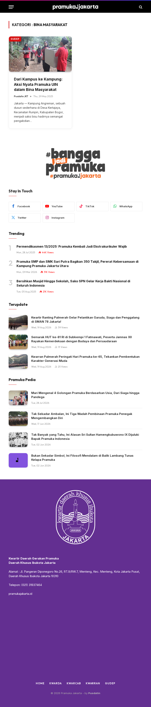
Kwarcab (74, 683)
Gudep (15, 39)
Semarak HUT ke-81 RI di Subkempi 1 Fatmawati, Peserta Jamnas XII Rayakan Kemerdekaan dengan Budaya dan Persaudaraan (81, 339)
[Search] (140, 7)
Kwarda (55, 683)
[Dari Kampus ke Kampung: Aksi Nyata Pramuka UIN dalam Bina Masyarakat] (40, 54)
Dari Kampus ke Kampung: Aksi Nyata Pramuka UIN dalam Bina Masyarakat (38, 84)
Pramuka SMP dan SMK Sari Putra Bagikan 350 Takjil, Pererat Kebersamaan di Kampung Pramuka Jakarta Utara (77, 264)
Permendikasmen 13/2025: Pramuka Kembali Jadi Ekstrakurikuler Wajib (72, 246)
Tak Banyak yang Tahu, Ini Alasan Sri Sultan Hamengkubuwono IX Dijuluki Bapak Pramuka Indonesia (85, 437)
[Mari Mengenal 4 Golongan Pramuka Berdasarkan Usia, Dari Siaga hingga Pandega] (18, 397)
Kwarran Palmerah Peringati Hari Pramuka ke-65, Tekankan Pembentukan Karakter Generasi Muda (85, 359)
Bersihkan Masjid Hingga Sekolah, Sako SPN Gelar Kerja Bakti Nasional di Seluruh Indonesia (73, 283)
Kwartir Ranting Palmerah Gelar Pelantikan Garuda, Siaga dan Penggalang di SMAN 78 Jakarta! (85, 319)
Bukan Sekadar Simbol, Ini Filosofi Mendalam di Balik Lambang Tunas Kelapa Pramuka (82, 458)
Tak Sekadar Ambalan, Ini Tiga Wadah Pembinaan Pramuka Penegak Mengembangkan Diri (81, 416)
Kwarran (93, 683)
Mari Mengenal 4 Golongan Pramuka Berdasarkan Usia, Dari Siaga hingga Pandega (85, 395)
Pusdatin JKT (21, 96)
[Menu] (11, 7)
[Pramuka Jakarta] (76, 7)
